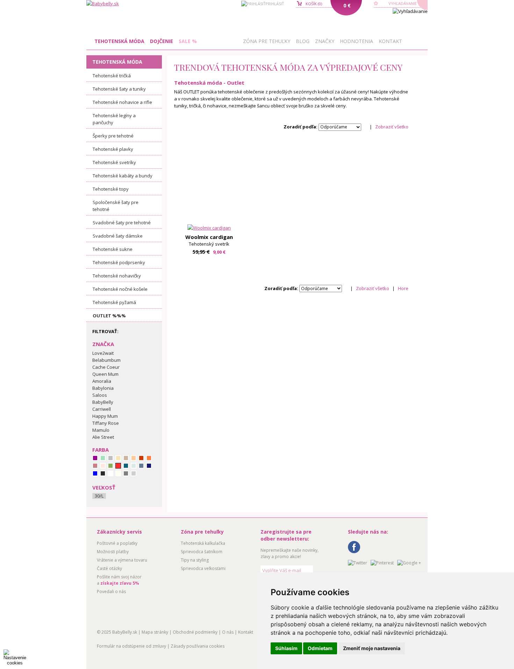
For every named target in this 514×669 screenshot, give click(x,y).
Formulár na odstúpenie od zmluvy (131, 646)
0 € (347, 5)
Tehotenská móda (119, 41)
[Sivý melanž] (133, 473)
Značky (324, 41)
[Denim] (141, 466)
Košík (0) (314, 3)
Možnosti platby (113, 552)
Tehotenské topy (111, 189)
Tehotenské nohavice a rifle (122, 102)
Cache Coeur (106, 367)
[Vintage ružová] (95, 466)
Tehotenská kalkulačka (203, 543)
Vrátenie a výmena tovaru (122, 560)
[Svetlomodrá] (133, 466)
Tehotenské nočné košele (120, 289)
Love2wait (103, 353)
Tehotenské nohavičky (117, 276)
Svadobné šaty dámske (118, 236)
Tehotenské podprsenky (119, 262)
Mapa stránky (155, 632)
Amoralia (101, 381)
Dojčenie (161, 41)
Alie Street (103, 437)
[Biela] (110, 473)
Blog (302, 41)
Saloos (99, 395)
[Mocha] (126, 458)
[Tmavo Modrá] (149, 466)
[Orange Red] (141, 458)
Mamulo (100, 430)
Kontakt (390, 41)
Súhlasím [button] (286, 648)
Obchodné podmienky (195, 632)
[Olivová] (110, 466)
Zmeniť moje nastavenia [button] (371, 648)
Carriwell (101, 409)
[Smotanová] (118, 473)
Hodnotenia (356, 41)
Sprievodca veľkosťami (203, 568)
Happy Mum (105, 416)
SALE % (188, 41)
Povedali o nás (111, 591)
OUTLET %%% (109, 315)
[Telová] (118, 458)
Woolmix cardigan (209, 236)
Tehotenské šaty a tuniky (119, 89)
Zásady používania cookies (197, 646)
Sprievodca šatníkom (201, 552)
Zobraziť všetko (391, 127)
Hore (403, 288)
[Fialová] (95, 458)
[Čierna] (103, 473)
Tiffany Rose (105, 423)
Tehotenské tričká (112, 75)
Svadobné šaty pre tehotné (122, 222)
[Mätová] (103, 458)
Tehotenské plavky (113, 149)
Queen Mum (105, 374)
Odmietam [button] (320, 648)
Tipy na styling (195, 560)
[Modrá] (95, 473)
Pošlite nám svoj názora (119, 580)
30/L (99, 496)
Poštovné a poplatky (117, 543)
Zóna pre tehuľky (266, 41)
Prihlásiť (274, 3)
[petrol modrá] (126, 466)
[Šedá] (126, 473)
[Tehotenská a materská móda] (102, 3)
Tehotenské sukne (113, 249)
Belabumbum (106, 360)
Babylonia (103, 388)
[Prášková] (133, 458)
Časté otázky (109, 568)
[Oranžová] (149, 458)
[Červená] (118, 466)
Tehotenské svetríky (114, 162)
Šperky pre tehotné (113, 136)
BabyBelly (102, 402)
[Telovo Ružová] (103, 466)
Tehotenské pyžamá (114, 302)
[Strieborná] (110, 458)
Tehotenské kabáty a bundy (122, 175)
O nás (228, 632)
